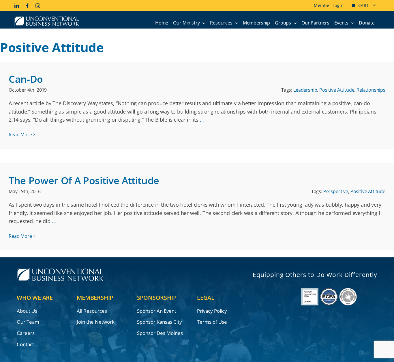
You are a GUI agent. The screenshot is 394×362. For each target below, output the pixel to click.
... (202, 119)
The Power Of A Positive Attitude (84, 180)
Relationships (371, 90)
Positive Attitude (336, 90)
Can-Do (26, 79)
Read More (20, 134)
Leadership (305, 90)
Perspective (335, 191)
